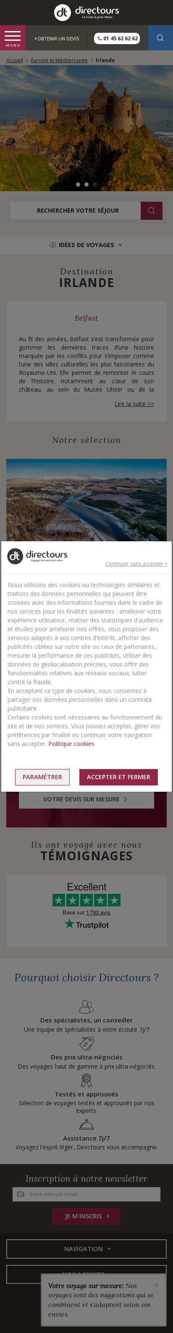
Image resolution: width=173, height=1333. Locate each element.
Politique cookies (71, 744)
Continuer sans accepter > (136, 563)
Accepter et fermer (118, 777)
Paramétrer (42, 777)
